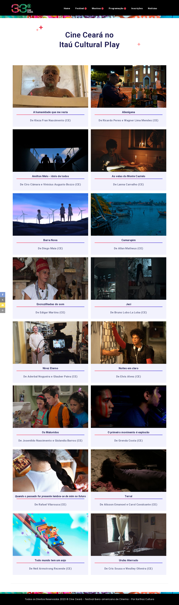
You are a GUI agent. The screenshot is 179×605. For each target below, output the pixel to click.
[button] (2, 294)
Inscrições (137, 8)
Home (67, 8)
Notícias (152, 8)
